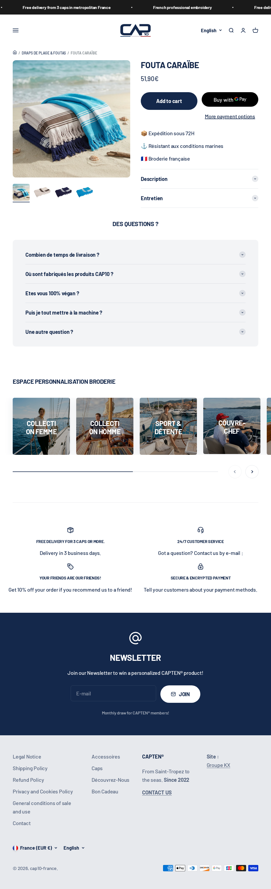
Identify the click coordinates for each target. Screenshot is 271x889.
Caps (97, 768)
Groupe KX (218, 765)
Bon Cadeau (105, 791)
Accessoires (106, 756)
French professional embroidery (167, 7)
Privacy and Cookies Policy (43, 791)
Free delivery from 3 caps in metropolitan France (52, 7)
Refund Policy (28, 779)
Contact (22, 823)
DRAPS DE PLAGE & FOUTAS (44, 53)
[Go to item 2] (42, 193)
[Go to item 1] (21, 193)
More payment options (230, 116)
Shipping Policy (30, 768)
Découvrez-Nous (110, 779)
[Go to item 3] (63, 193)
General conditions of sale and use (42, 807)
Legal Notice (27, 756)
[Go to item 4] (84, 193)
